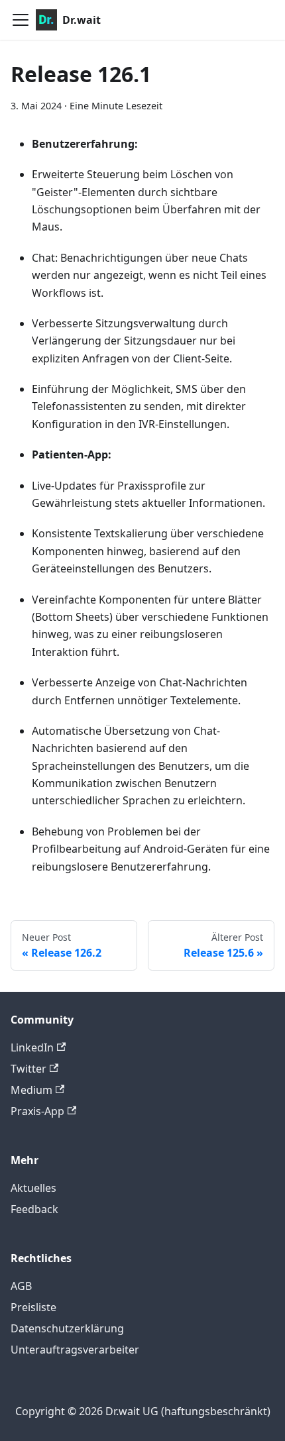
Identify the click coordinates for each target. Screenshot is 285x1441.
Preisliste (33, 1307)
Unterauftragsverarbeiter (75, 1349)
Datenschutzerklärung (67, 1328)
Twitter (28, 1068)
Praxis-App (37, 1111)
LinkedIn (32, 1047)
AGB (21, 1286)
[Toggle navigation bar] (20, 20)
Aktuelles (33, 1188)
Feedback (34, 1209)
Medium (31, 1090)
